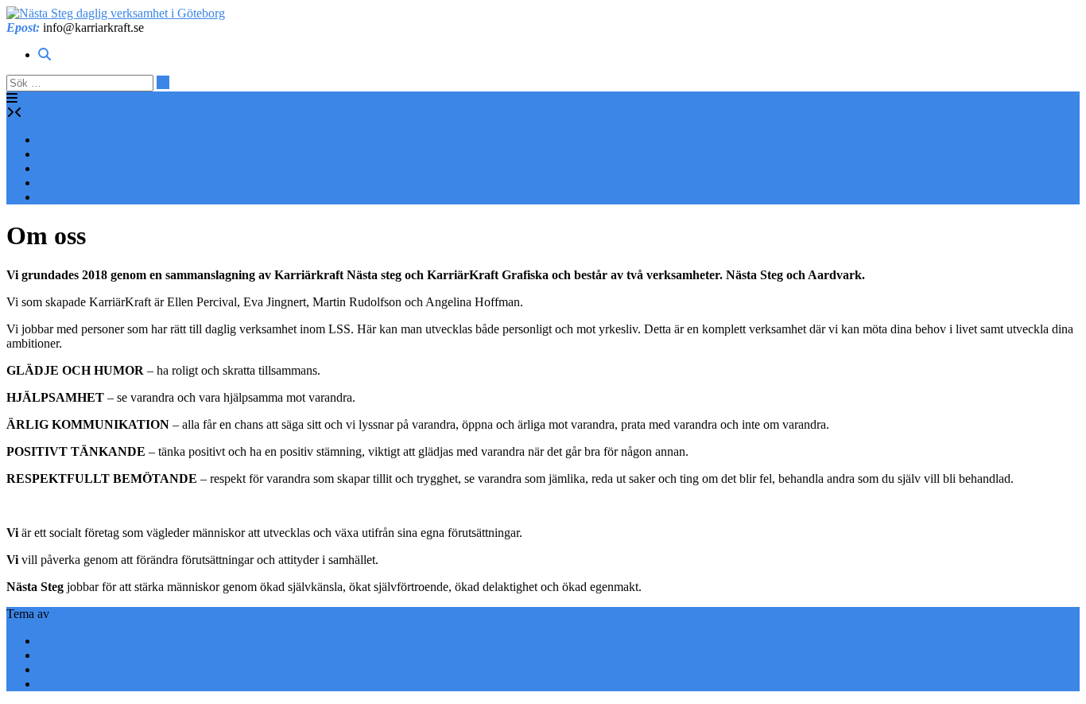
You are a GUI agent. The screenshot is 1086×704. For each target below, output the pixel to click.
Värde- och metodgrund (98, 182)
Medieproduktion (81, 683)
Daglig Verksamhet (86, 641)
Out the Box (83, 613)
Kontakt (58, 197)
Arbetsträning (72, 154)
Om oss (57, 168)
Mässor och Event (83, 669)
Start (49, 139)
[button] (11, 98)
